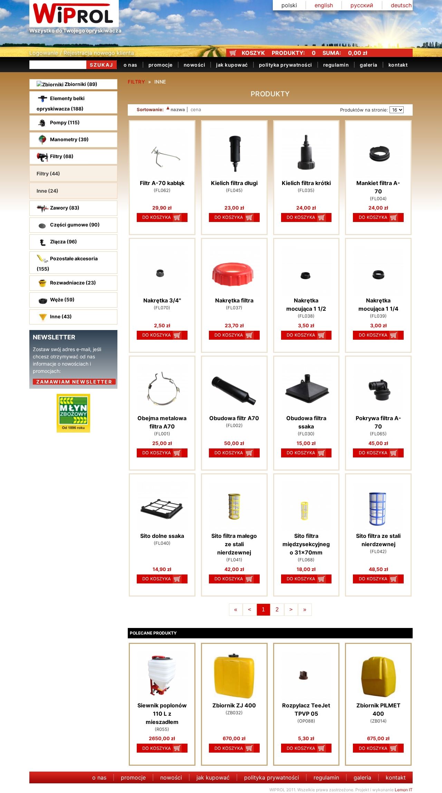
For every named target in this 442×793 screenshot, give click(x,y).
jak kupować (232, 65)
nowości (194, 65)
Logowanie (43, 52)
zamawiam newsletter (74, 382)
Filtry (136, 82)
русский (361, 5)
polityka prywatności (285, 65)
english (324, 5)
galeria (368, 65)
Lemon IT (404, 789)
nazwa (177, 109)
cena (195, 109)
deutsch (401, 5)
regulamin (336, 65)
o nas (130, 65)
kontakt (398, 65)
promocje (160, 65)
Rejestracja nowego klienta (99, 52)
